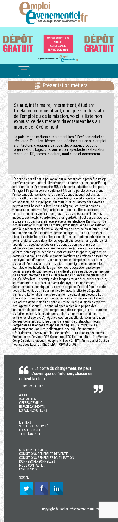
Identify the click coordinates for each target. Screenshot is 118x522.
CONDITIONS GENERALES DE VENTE (43, 454)
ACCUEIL (24, 395)
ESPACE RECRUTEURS (33, 410)
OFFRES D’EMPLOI (31, 403)
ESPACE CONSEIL (30, 430)
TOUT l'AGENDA (29, 434)
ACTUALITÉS (27, 399)
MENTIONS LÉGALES (33, 450)
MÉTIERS (25, 422)
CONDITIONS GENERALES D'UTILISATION (46, 458)
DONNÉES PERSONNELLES (37, 461)
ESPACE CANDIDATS (32, 407)
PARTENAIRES (28, 469)
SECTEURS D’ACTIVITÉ (33, 426)
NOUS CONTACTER (31, 465)
